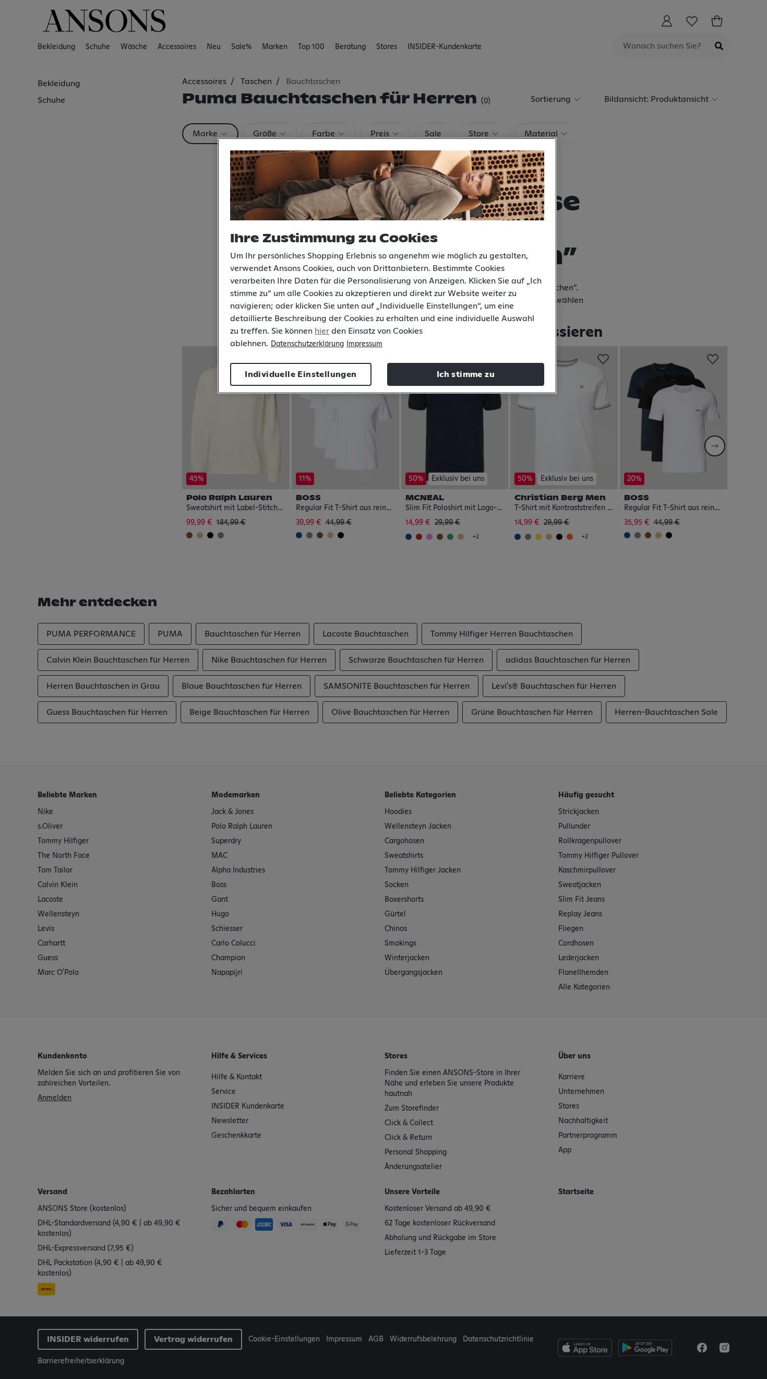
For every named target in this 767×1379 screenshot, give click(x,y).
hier (322, 331)
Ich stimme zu (466, 374)
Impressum (364, 344)
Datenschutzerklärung (307, 344)
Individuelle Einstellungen (300, 374)
